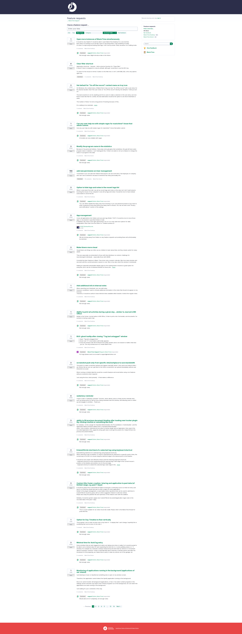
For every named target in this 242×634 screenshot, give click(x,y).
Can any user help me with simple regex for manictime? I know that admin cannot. (104, 124)
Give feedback (152, 48)
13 (110, 606)
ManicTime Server (89, 155)
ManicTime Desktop (90, 48)
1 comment (79, 108)
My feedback (122, 33)
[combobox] (157, 43)
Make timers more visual (87, 247)
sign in (159, 18)
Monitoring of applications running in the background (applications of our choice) (105, 571)
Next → (119, 606)
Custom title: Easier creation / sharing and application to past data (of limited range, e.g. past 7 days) (106, 484)
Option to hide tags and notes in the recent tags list (98, 187)
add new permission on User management (94, 171)
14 (114, 606)
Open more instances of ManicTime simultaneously (98, 39)
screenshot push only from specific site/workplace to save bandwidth (106, 363)
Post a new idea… (149, 28)
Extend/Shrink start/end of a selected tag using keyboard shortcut (104, 450)
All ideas (146, 30)
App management (84, 215)
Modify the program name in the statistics (94, 146)
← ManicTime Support (73, 20)
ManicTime (150, 52)
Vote (71, 44)
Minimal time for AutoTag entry (90, 543)
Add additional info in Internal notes (91, 286)
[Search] (171, 43)
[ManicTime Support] (72, 7)
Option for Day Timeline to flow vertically (94, 520)
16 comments (88, 179)
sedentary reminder (85, 396)
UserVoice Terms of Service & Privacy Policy (127, 628)
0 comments (80, 48)
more (95, 105)
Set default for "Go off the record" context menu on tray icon (102, 85)
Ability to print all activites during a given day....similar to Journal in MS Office (106, 313)
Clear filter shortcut (85, 64)
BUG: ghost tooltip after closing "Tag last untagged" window (102, 336)
